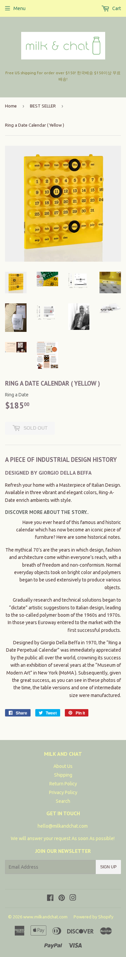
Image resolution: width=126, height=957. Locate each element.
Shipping (63, 775)
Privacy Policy (63, 792)
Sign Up (108, 867)
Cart (116, 8)
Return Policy (63, 783)
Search (63, 801)
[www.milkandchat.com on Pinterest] (61, 898)
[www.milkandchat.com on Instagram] (73, 898)
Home (11, 105)
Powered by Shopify (93, 916)
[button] (47, 512)
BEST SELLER (43, 105)
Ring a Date (17, 394)
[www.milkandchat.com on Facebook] (50, 898)
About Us (63, 766)
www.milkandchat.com (45, 916)
